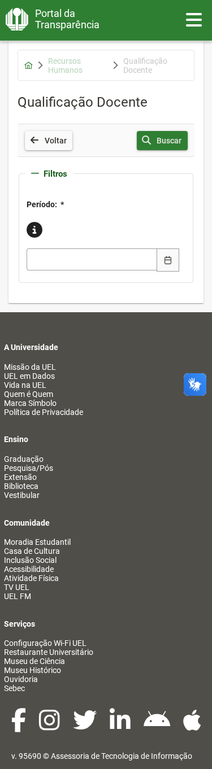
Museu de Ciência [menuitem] (34, 661)
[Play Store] (158, 726)
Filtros (55, 174)
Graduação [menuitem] (24, 459)
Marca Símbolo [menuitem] (30, 403)
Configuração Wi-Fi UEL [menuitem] (45, 643)
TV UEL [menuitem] (16, 587)
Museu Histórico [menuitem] (32, 670)
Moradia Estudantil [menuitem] (37, 542)
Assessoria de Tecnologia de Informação (121, 756)
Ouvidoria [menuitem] (21, 679)
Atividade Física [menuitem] (31, 578)
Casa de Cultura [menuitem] (32, 551)
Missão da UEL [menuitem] (30, 367)
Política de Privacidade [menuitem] (43, 412)
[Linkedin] (121, 726)
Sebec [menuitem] (14, 688)
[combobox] (92, 259)
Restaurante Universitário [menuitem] (48, 652)
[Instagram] (50, 726)
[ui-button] (168, 259)
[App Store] (192, 726)
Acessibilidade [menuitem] (29, 569)
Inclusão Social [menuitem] (30, 560)
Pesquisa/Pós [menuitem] (28, 468)
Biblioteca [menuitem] (21, 486)
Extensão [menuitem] (20, 477)
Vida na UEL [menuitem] (25, 385)
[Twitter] (85, 726)
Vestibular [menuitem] (22, 495)
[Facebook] (19, 726)
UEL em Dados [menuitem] (29, 376)
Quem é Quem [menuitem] (28, 394)
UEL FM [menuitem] (17, 596)
